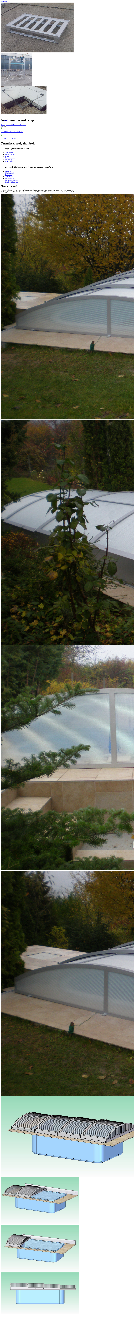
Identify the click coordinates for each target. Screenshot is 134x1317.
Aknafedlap (8, 159)
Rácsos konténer (10, 158)
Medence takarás (10, 154)
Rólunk (3, 125)
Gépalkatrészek (9, 173)
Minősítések (16, 125)
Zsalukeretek (9, 176)
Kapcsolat (23, 125)
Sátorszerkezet (9, 178)
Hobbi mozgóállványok (12, 180)
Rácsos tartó (8, 175)
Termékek (9, 125)
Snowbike (8, 171)
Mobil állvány (9, 161)
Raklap (7, 156)
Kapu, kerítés (9, 152)
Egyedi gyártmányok (11, 182)
